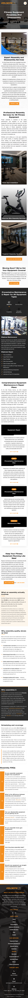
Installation (14, 949)
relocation (8, 715)
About (14, 922)
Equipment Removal (14, 956)
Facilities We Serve (14, 929)
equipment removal (9, 817)
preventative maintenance (15, 708)
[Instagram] (15, 913)
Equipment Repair (14, 941)
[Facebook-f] (12, 913)
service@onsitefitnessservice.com (14, 983)
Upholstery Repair (14, 959)
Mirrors (14, 961)
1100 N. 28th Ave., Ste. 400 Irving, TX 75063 (13, 990)
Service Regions (14, 924)
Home (14, 919)
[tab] (9, 303)
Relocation (18, 799)
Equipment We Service (14, 927)
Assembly (14, 951)
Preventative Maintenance (14, 943)
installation (19, 713)
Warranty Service (14, 946)
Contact (14, 935)
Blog (14, 932)
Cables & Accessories (14, 964)
